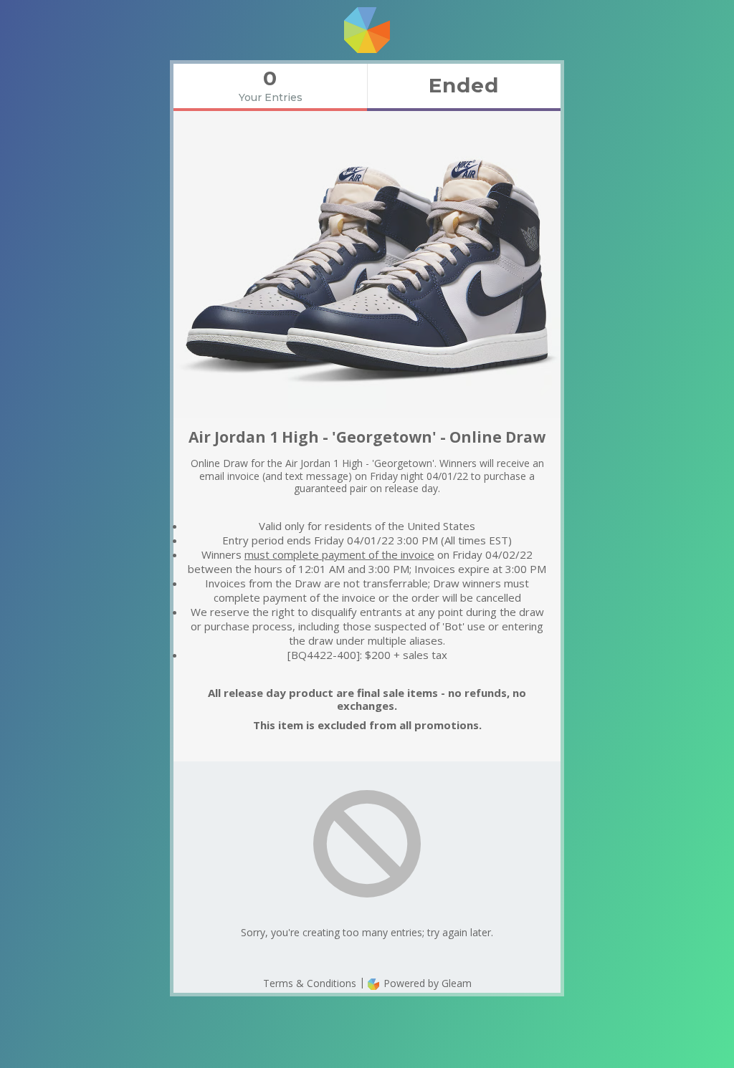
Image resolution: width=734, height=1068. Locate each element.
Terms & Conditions (309, 983)
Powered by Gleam (426, 983)
